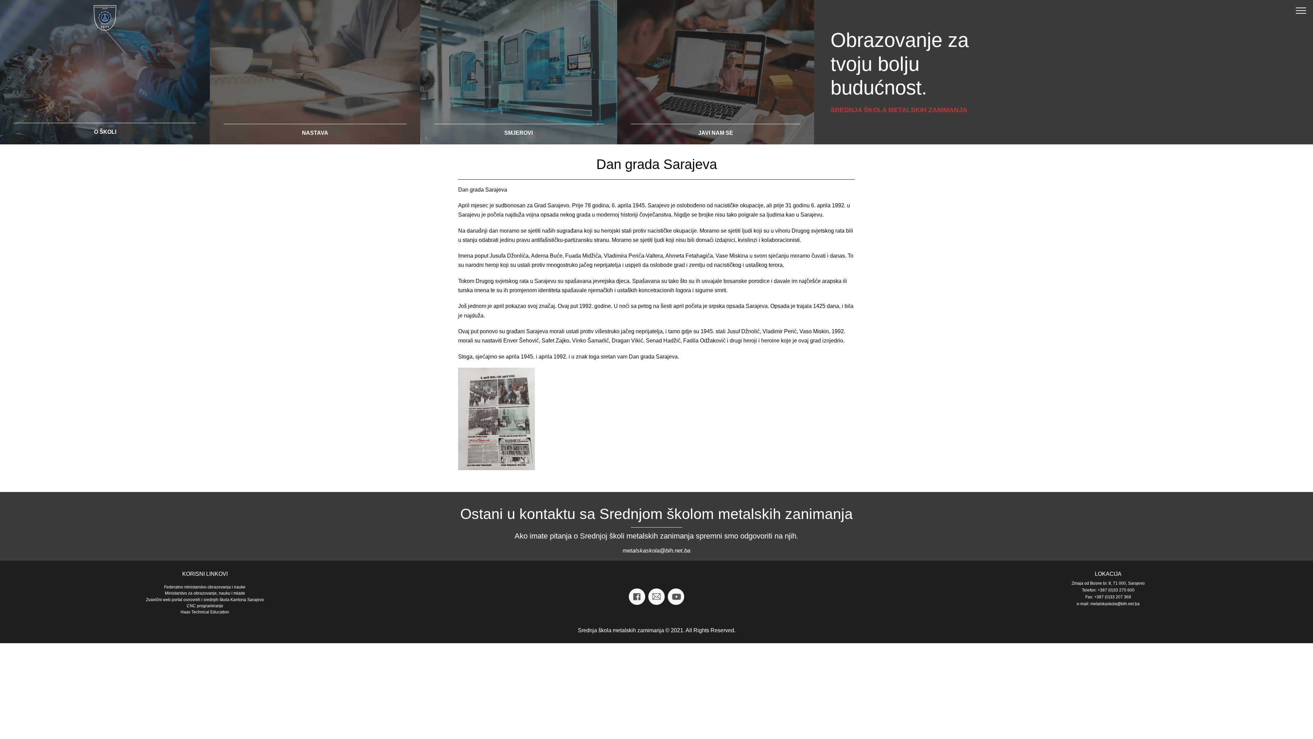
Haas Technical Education (205, 612)
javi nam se (715, 133)
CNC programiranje (205, 606)
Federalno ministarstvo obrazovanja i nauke (205, 587)
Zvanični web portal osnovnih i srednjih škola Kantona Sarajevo (205, 599)
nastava (315, 133)
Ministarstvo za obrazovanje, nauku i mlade (205, 593)
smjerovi (518, 133)
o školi (105, 132)
